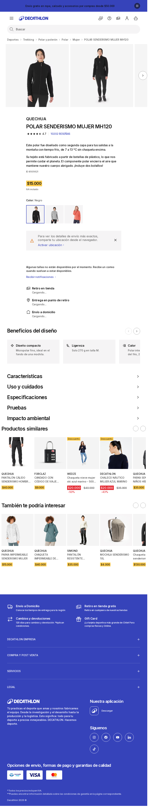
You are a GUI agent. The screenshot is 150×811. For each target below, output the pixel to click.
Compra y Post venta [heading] (22, 655)
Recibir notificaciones (40, 276)
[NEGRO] (35, 214)
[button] (135, 428)
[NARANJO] (73, 214)
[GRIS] (54, 214)
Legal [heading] (11, 687)
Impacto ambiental (28, 418)
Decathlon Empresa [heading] (21, 639)
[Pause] (137, 6)
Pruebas (16, 408)
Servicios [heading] (14, 671)
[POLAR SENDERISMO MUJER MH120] (37, 75)
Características (24, 376)
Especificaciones (27, 397)
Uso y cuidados (25, 387)
